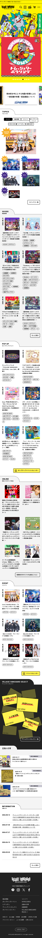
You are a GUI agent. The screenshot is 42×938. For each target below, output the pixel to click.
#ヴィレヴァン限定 (8, 281)
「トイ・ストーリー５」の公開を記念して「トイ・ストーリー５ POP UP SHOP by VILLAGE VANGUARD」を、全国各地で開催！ (31, 445)
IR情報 (18, 917)
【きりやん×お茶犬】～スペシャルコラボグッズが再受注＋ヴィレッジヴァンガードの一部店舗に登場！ (31, 535)
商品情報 (16, 119)
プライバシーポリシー (9, 920)
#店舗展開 (5, 273)
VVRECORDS (12, 124)
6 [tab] (22, 79)
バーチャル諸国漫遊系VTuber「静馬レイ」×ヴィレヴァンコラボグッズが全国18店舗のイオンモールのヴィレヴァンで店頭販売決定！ (11, 564)
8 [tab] (26, 79)
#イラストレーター (28, 243)
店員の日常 (29, 124)
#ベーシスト (34, 277)
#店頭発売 (15, 286)
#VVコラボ (34, 246)
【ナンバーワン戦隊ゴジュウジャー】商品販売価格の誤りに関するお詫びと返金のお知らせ (26, 854)
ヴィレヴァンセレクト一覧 (30, 739)
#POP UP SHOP (28, 377)
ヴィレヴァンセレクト (10, 907)
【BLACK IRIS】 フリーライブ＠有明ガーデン (30, 635)
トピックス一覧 (33, 202)
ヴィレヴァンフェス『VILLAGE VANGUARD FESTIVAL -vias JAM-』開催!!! (10, 368)
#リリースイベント (7, 639)
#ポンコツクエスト (33, 280)
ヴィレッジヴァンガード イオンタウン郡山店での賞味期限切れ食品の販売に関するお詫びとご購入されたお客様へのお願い (26, 834)
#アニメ (5, 289)
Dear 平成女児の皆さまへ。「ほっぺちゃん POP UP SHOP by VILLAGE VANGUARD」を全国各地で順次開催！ (10, 406)
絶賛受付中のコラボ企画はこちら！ (27, 575)
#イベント (26, 415)
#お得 (4, 327)
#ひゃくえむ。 (6, 286)
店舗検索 (25, 907)
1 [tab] (13, 79)
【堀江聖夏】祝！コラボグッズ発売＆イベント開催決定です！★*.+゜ (31, 502)
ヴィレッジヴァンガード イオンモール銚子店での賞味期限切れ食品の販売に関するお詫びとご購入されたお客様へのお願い (26, 817)
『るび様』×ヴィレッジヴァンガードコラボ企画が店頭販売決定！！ (31, 235)
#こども (36, 418)
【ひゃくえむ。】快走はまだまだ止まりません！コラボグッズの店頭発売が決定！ (11, 268)
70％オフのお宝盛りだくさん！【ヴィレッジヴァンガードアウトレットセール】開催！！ (11, 315)
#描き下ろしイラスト (8, 292)
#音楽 (25, 280)
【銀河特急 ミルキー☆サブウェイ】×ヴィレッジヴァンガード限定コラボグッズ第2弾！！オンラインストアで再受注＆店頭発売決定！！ (31, 316)
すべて (8, 119)
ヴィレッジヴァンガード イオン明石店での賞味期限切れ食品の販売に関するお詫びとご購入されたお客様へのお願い (26, 844)
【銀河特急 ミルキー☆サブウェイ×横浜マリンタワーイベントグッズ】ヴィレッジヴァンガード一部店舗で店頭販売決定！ (11, 237)
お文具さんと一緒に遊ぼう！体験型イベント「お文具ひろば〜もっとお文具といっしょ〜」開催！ (11, 444)
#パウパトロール (28, 418)
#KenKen (26, 277)
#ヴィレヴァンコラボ (8, 278)
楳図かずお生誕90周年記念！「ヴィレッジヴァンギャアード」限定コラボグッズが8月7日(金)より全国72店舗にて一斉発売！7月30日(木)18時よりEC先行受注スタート (11, 506)
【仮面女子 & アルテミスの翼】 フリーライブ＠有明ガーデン (30, 661)
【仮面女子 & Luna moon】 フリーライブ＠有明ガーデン (11, 660)
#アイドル (5, 612)
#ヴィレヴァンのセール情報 (10, 321)
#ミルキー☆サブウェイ (9, 244)
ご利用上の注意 (32, 917)
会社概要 (23, 917)
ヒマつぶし (21, 124)
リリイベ (25, 119)
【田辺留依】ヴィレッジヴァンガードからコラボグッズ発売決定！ (31, 562)
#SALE (11, 324)
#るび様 (26, 240)
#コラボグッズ (6, 284)
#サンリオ (35, 379)
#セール (5, 324)
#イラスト (26, 464)
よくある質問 (20, 920)
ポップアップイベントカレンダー (28, 470)
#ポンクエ (26, 282)
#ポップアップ (27, 379)
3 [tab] (17, 79)
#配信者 (32, 240)
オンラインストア (8, 910)
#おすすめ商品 (32, 326)
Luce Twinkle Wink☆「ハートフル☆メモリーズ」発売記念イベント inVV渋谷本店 (10, 607)
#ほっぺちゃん (6, 419)
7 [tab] (24, 79)
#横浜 (12, 377)
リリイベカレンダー (32, 673)
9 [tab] (28, 79)
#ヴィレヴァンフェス (8, 375)
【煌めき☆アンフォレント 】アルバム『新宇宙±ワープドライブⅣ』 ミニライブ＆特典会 (31, 608)
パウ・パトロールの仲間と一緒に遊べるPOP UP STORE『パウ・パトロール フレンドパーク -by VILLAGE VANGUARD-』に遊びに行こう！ (31, 407)
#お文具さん (6, 454)
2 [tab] (15, 79)
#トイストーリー (28, 458)
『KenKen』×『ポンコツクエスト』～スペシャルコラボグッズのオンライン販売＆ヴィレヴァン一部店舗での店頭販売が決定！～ (31, 270)
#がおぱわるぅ (27, 382)
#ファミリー (27, 421)
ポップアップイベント (34, 120)
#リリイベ (13, 612)
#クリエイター (6, 380)
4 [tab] (19, 79)
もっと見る (35, 335)
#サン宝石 (15, 416)
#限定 (25, 326)
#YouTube (34, 282)
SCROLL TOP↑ (21, 929)
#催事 (9, 327)
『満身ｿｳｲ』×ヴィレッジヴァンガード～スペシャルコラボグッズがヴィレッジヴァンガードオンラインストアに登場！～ (11, 536)
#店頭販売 (26, 246)
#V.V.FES (5, 377)
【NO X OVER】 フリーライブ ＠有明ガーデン (10, 635)
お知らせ (5, 917)
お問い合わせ (29, 920)
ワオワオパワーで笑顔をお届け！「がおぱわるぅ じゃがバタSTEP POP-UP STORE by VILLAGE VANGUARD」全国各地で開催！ (31, 369)
